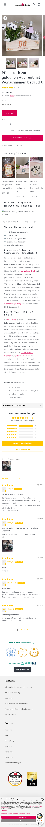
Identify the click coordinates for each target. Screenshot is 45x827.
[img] (7, 485)
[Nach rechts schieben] (42, 64)
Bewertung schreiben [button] (22, 443)
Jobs (7, 735)
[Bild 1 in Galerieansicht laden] (11, 63)
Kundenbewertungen (13, 763)
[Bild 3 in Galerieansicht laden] (34, 63)
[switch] (40, 823)
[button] (4, 4)
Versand (12, 95)
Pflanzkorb (11, 320)
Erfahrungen (10, 757)
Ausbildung (9, 741)
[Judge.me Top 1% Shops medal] (34, 652)
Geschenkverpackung (12, 304)
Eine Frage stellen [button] (22, 449)
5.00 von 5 (29, 418)
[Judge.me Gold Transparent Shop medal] (22, 652)
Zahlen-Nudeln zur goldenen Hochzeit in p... (8, 184)
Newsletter (9, 752)
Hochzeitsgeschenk (27, 271)
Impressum (9, 698)
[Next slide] (40, 175)
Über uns (8, 730)
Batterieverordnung (12, 692)
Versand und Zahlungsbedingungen (19, 709)
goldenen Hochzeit (22, 356)
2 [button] (21, 630)
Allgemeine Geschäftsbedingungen (18, 687)
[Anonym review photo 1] (7, 546)
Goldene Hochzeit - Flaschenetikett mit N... (36, 186)
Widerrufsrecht (10, 714)
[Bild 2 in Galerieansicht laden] (22, 63)
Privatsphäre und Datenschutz (16, 703)
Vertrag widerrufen (22, 670)
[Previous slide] (5, 175)
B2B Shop (8, 746)
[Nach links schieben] (2, 64)
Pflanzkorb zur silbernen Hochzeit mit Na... (21, 186)
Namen (5, 100)
